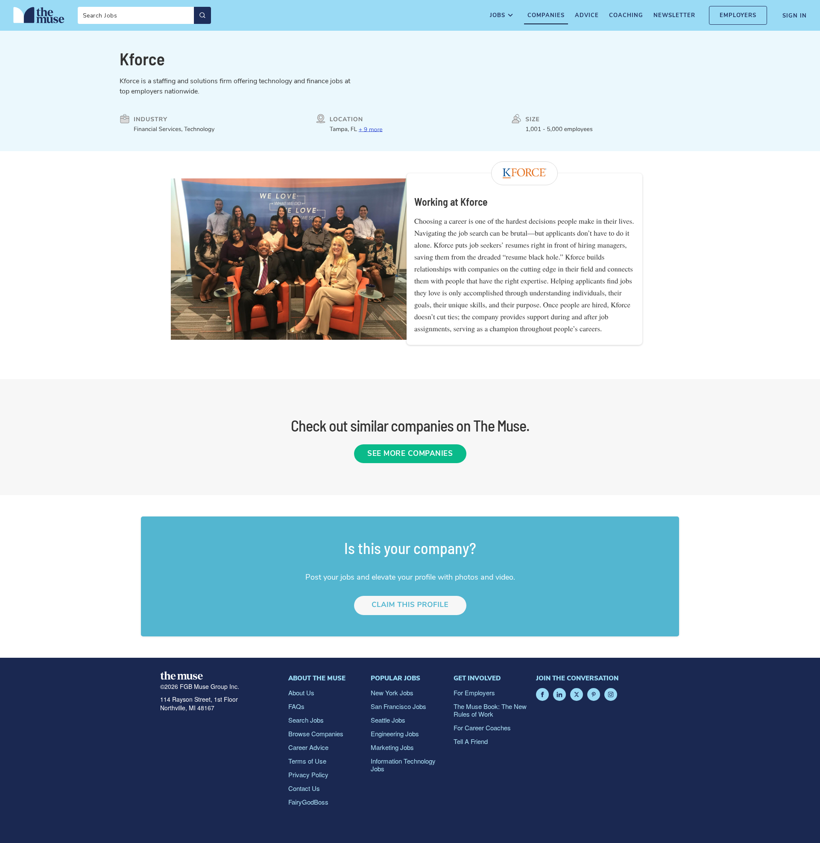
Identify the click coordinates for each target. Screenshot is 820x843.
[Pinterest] (593, 694)
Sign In (794, 16)
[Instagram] (610, 694)
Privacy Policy (308, 774)
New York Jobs (392, 692)
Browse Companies (315, 733)
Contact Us (304, 788)
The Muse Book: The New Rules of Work (490, 710)
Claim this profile (410, 605)
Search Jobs (306, 719)
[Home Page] (39, 15)
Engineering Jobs (395, 733)
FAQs (296, 706)
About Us (301, 692)
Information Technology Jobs (403, 764)
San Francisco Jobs (398, 706)
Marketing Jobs (392, 747)
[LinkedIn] (559, 694)
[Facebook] (542, 694)
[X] (576, 694)
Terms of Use (307, 760)
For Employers (474, 692)
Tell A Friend (471, 741)
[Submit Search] (202, 15)
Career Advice (308, 747)
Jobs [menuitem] (497, 15)
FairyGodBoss (308, 801)
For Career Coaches (482, 727)
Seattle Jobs (388, 719)
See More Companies (410, 453)
